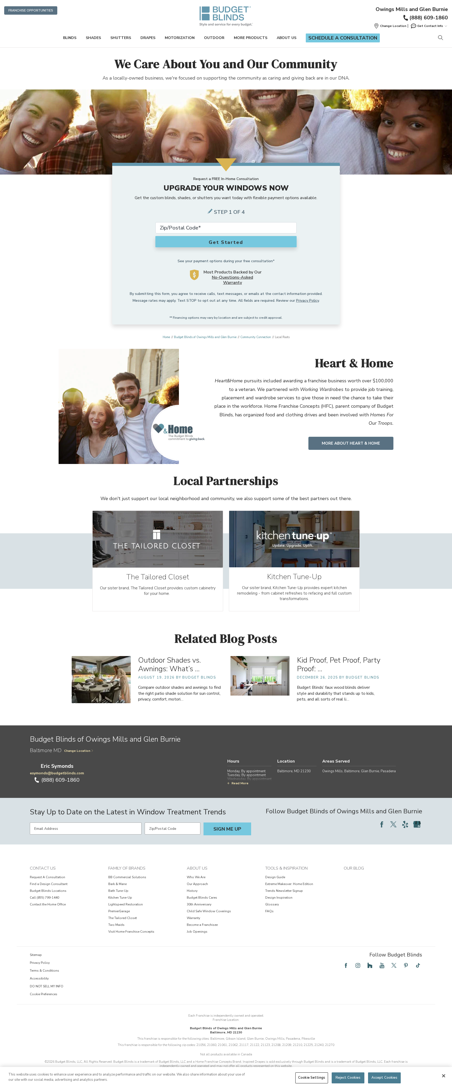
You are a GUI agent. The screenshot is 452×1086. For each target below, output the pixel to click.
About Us (286, 37)
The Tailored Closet (122, 918)
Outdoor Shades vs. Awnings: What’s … (169, 664)
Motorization (180, 37)
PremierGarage (119, 911)
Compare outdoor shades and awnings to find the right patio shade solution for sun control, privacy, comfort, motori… (179, 693)
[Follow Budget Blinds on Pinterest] (406, 965)
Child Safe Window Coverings (209, 911)
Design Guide (275, 877)
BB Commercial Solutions (127, 877)
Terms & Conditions (44, 971)
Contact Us (43, 868)
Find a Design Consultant (48, 884)
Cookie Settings (311, 1077)
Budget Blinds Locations (48, 891)
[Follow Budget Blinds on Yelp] (405, 824)
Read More (239, 783)
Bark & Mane (117, 884)
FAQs (269, 911)
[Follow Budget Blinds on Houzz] (370, 965)
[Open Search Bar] (440, 38)
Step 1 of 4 (229, 212)
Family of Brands (126, 868)
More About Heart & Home (351, 443)
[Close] (443, 1076)
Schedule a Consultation (342, 38)
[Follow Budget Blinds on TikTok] (418, 965)
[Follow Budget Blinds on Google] (417, 824)
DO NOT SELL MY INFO (46, 986)
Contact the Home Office (48, 904)
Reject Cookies (348, 1077)
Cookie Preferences (43, 994)
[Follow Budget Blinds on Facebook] (381, 824)
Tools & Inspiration (286, 868)
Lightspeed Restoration (125, 904)
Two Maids (116, 925)
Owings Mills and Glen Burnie (412, 9)
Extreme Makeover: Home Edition (289, 884)
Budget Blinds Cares (202, 897)
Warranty (193, 918)
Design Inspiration (278, 897)
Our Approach (197, 884)
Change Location (77, 751)
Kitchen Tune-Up (120, 897)
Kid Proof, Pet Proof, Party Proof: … (338, 664)
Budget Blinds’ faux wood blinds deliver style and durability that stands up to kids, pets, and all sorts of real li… (336, 693)
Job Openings (197, 932)
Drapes (147, 37)
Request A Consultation (47, 877)
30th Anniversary (199, 904)
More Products (250, 37)
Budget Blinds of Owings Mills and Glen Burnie (205, 337)
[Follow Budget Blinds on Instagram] (358, 965)
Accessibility (39, 978)
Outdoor (214, 37)
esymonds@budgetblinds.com (57, 773)
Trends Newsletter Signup (284, 891)
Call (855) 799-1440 (44, 897)
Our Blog (354, 868)
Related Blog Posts (226, 638)
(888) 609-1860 (428, 17)
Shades (93, 37)
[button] (390, 26)
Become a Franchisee (202, 925)
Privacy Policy (307, 300)
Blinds (69, 37)
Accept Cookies (384, 1077)
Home (166, 337)
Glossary (272, 904)
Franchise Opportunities (30, 10)
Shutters (120, 37)
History (192, 891)
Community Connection (255, 337)
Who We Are (196, 877)
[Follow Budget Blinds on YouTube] (382, 965)
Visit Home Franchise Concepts (131, 932)
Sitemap (36, 955)
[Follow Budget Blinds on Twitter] (393, 824)
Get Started (226, 242)
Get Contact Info (430, 26)
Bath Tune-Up (118, 891)
